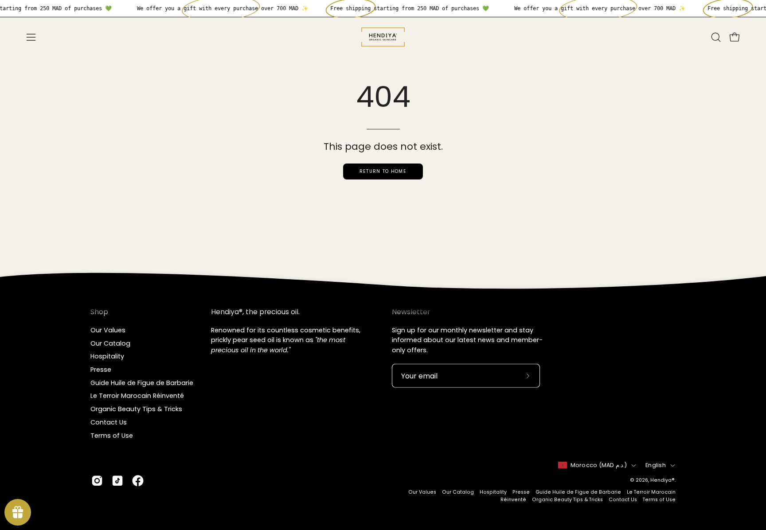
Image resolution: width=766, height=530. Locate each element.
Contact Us (108, 421)
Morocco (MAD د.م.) (599, 465)
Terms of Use (111, 435)
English (655, 465)
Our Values (107, 330)
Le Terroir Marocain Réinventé (137, 395)
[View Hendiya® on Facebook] (138, 480)
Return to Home (383, 171)
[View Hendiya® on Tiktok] (117, 480)
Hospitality (107, 356)
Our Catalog (110, 343)
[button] (716, 37)
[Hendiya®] (383, 37)
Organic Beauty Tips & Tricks (136, 409)
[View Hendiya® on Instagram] (97, 480)
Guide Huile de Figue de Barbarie (141, 382)
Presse (100, 369)
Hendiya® (662, 480)
